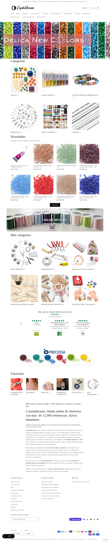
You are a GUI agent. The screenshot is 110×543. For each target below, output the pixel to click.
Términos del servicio (92, 539)
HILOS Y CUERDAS (48, 132)
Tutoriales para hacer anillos (49, 490)
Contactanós (14, 504)
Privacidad (14, 498)
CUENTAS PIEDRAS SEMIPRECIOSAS (85, 95)
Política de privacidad (39, 539)
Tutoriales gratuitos (16, 496)
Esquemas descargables (18, 490)
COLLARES (30, 392)
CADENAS (75, 132)
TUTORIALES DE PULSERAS (17, 393)
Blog (12, 487)
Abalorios (14, 95)
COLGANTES (76, 392)
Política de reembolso (51, 539)
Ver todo (55, 205)
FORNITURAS (15, 132)
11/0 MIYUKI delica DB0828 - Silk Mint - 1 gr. (66, 166)
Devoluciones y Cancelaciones (80, 481)
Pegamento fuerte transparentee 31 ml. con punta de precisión (20, 166)
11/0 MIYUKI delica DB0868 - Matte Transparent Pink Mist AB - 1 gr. (65, 197)
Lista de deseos (15, 481)
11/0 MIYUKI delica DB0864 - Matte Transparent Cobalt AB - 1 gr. (88, 197)
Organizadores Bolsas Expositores (82, 269)
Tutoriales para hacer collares (49, 487)
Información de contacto (64, 539)
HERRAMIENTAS (47, 269)
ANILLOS (44, 392)
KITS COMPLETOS (17, 269)
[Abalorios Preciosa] (55, 356)
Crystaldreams (18, 539)
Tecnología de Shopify (27, 539)
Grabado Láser (15, 493)
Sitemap (13, 507)
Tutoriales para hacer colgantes (50, 496)
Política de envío (82, 539)
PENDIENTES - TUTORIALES (62, 393)
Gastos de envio (15, 484)
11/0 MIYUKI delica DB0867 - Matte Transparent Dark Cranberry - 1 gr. (88, 166)
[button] (18, 13)
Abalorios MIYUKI (47, 95)
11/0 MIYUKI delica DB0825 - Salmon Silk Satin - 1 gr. (43, 166)
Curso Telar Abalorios (47, 498)
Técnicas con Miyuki (47, 481)
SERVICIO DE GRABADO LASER (22, 304)
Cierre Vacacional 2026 (17, 510)
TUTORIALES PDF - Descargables (83, 304)
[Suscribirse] (38, 519)
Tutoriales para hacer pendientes (50, 493)
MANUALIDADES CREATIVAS (51, 304)
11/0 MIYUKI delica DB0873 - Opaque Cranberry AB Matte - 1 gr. (43, 197)
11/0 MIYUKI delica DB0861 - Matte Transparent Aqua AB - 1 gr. (20, 197)
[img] (55, 314)
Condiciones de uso (16, 501)
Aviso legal (73, 539)
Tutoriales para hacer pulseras (50, 484)
